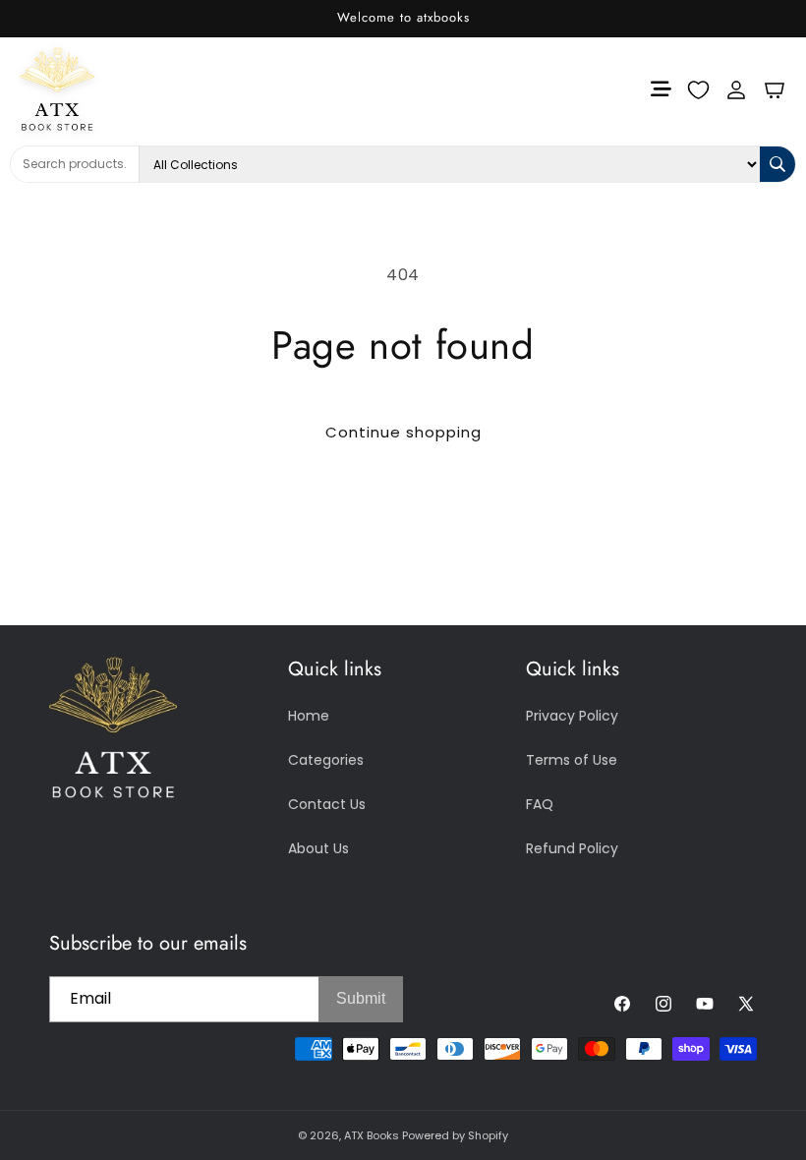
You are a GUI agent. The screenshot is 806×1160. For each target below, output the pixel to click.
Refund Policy (572, 848)
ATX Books (371, 1135)
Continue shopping (403, 432)
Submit (360, 998)
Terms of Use (571, 760)
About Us (318, 848)
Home (308, 715)
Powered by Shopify (455, 1135)
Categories (326, 760)
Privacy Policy (572, 715)
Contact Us (327, 804)
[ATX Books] (86, 89)
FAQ (539, 804)
